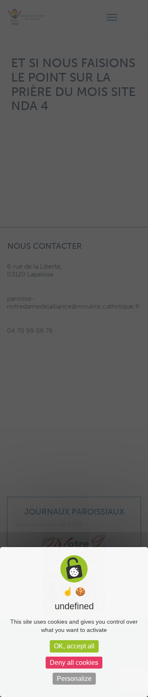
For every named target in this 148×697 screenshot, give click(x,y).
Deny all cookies (74, 662)
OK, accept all (74, 646)
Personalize (74, 678)
